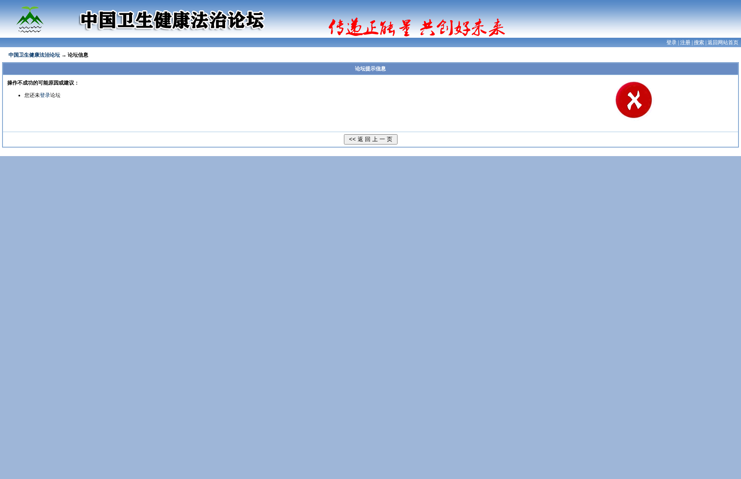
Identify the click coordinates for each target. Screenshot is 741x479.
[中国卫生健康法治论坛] (34, 16)
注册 (685, 42)
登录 (671, 42)
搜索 (699, 42)
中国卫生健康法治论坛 (34, 55)
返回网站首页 (723, 42)
